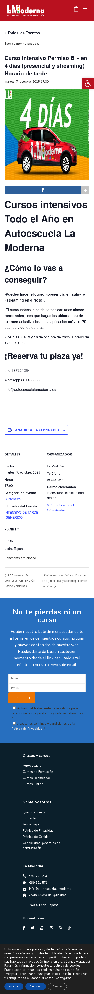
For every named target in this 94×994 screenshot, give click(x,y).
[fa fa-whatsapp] (61, 928)
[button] (88, 83)
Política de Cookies (36, 837)
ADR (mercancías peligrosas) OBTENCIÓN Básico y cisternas (20, 580)
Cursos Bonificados (37, 778)
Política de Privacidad (27, 728)
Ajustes (57, 986)
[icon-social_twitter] (34, 928)
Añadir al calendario (37, 429)
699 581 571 (38, 882)
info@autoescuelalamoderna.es (52, 889)
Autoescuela (32, 765)
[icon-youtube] (43, 928)
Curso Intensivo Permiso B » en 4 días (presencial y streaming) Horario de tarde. (65, 580)
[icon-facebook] (25, 928)
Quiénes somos (34, 812)
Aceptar (14, 986)
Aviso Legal (31, 824)
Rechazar (36, 986)
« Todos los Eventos (22, 32)
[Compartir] (43, 190)
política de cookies (67, 965)
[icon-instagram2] (52, 928)
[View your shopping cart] (76, 10)
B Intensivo (13, 499)
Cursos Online (33, 784)
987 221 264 (38, 876)
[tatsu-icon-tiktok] (69, 928)
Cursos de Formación (38, 772)
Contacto (29, 818)
